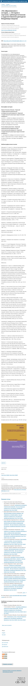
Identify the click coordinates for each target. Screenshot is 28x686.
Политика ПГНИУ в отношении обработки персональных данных (12, 671)
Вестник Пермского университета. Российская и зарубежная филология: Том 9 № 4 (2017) (15, 526)
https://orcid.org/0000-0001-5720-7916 (8, 30)
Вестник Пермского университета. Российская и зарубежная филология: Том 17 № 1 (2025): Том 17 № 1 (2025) (15, 536)
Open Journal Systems (7, 625)
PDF (4, 463)
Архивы (7, 4)
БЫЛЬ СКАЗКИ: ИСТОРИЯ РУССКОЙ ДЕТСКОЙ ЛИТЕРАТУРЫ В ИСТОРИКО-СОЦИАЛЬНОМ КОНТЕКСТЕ (14, 523)
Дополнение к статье (12, 616)
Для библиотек (5, 646)
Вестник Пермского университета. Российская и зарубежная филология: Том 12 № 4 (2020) (14, 508)
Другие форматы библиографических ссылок (11, 493)
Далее (24, 592)
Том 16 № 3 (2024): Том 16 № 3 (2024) (8, 5)
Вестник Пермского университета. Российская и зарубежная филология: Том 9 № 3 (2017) (13, 588)
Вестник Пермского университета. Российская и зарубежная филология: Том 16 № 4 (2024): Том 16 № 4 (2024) (15, 618)
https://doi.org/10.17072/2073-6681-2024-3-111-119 (15, 40)
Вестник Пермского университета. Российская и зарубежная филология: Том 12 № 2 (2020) (13, 516)
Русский (3, 634)
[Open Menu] (1, 1)
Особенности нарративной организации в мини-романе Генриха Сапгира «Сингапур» (14, 567)
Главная (3, 4)
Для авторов (4, 644)
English (3, 632)
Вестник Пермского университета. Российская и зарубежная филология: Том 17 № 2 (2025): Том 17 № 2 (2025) (15, 570)
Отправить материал (7, 664)
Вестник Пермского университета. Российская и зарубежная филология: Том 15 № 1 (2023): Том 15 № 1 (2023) (15, 542)
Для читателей (5, 642)
